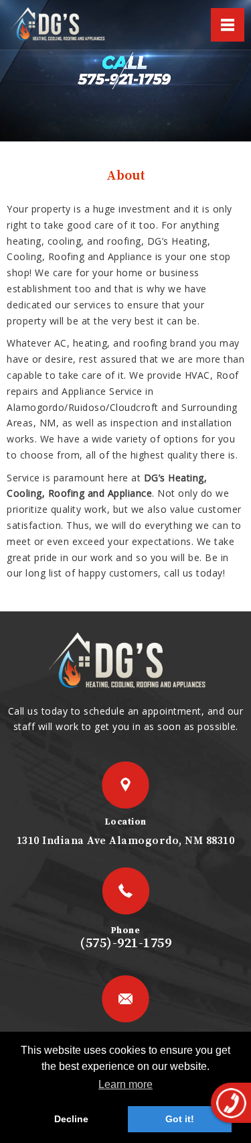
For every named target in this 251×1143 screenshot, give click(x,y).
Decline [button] (71, 1119)
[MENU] (227, 25)
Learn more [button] (125, 1084)
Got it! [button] (179, 1119)
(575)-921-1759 (125, 943)
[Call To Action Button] (231, 1103)
